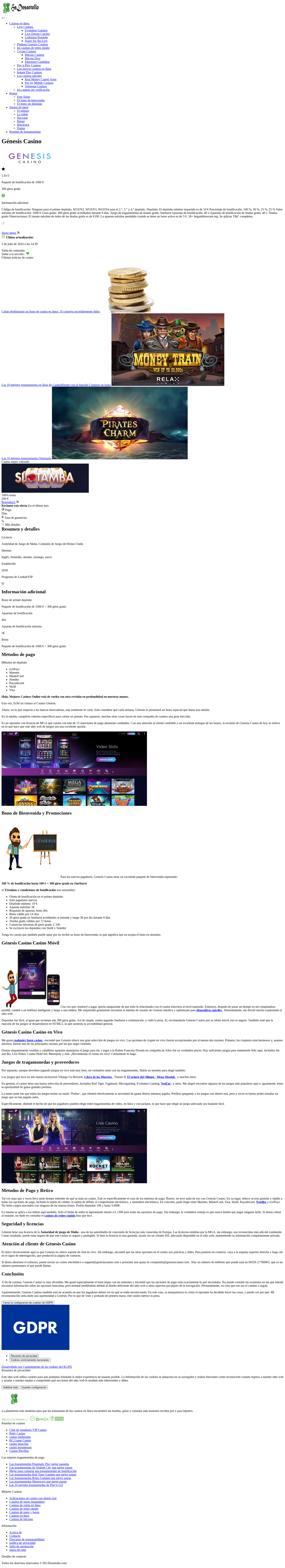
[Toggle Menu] (3, 17)
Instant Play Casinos (29, 72)
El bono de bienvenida (31, 100)
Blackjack (23, 124)
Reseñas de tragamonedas (25, 131)
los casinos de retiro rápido (33, 48)
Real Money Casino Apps (40, 79)
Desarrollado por (37, 1366)
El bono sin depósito (29, 103)
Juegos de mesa (18, 107)
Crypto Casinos (26, 51)
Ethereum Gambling (37, 61)
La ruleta (22, 114)
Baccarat (22, 117)
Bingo (21, 121)
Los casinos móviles (29, 75)
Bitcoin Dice (32, 58)
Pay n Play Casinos (29, 65)
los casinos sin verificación (33, 89)
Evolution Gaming (36, 30)
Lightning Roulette (36, 37)
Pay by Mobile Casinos (39, 82)
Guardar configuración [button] (34, 1387)
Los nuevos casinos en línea (34, 68)
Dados (21, 128)
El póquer (23, 110)
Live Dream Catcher (37, 34)
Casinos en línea (19, 23)
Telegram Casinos (36, 86)
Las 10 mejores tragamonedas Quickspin (27, 458)
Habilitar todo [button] (10, 1387)
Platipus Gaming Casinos (32, 44)
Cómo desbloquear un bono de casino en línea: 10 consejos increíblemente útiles (51, 311)
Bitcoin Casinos (34, 54)
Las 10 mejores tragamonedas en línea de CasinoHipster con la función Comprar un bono (56, 385)
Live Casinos (25, 27)
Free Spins (23, 96)
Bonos (13, 93)
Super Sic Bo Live (36, 41)
